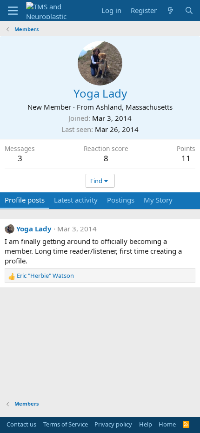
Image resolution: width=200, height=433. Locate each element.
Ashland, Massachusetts (134, 107)
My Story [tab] (158, 199)
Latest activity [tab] (76, 199)
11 (186, 158)
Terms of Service (65, 424)
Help (145, 424)
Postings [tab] (120, 199)
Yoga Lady (34, 228)
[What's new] (170, 10)
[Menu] (13, 10)
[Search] (189, 10)
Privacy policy (113, 424)
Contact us (21, 424)
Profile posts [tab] (25, 199)
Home (167, 424)
